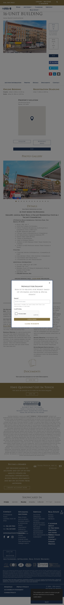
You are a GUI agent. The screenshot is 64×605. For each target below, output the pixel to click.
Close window (32, 324)
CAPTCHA (18, 309)
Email (16, 298)
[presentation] (26, 314)
